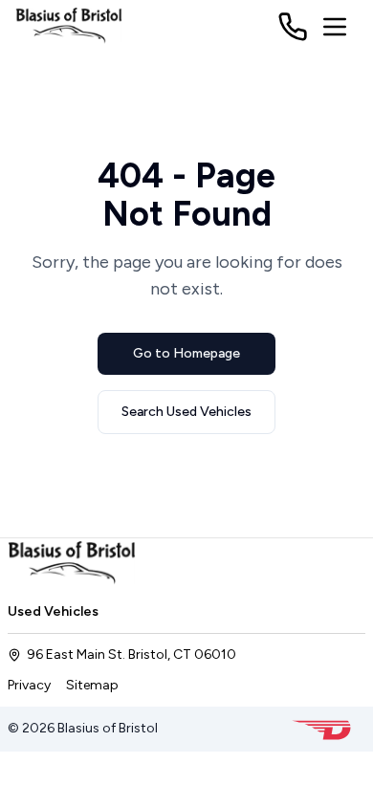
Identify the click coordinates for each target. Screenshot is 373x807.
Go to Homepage (186, 353)
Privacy (29, 685)
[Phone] (292, 26)
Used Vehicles (53, 611)
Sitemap (92, 685)
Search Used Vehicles (186, 412)
